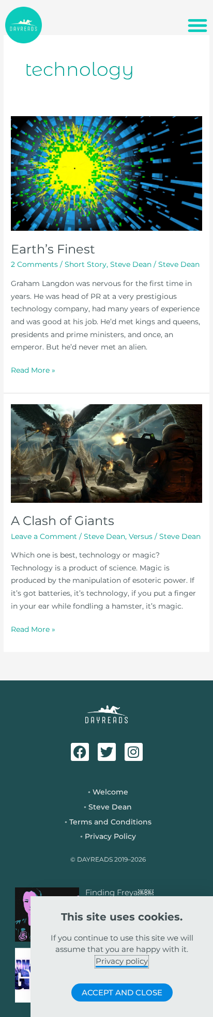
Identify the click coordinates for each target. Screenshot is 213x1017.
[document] (106, 508)
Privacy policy (122, 961)
